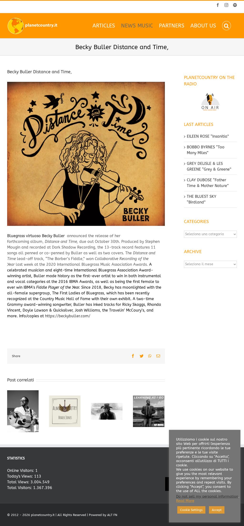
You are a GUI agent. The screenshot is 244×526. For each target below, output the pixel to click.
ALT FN (112, 515)
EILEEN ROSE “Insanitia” (208, 136)
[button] (226, 25)
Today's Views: (20, 476)
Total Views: (18, 482)
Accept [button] (217, 510)
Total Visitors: (20, 487)
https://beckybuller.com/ (67, 316)
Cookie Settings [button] (191, 510)
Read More (185, 501)
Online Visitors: (21, 470)
